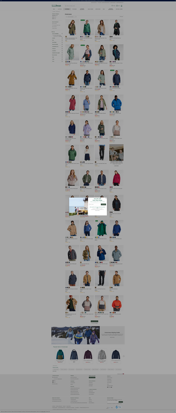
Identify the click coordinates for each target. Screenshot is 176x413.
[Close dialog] (106, 198)
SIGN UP (103, 204)
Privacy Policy (97, 210)
